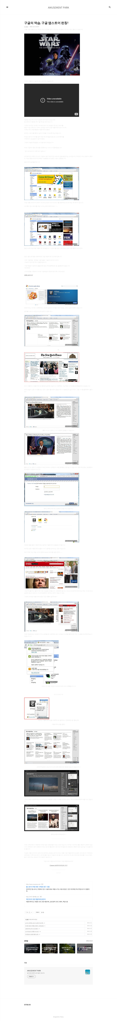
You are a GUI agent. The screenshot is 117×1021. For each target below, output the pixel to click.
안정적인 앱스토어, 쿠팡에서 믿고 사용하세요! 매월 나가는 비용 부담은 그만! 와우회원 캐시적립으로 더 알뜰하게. (58, 890)
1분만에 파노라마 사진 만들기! (31, 928)
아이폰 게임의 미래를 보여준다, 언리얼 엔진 (34, 926)
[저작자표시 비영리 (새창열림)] (42, 912)
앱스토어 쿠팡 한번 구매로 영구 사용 (38, 887)
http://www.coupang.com (33, 884)
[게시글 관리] (32, 912)
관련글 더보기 (89, 941)
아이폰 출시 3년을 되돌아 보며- (32, 934)
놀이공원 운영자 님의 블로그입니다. (36, 973)
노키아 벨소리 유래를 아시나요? (32, 931)
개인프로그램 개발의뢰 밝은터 (36, 899)
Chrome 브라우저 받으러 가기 (58, 865)
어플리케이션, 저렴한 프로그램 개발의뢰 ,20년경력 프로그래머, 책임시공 (47, 902)
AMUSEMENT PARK (34, 971)
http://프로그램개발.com (32, 896)
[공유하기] (29, 912)
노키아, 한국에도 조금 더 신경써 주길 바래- (34, 923)
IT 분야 (27, 919)
